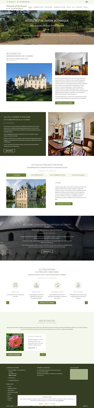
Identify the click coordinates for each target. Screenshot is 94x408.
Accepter (53, 404)
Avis (73, 7)
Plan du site (57, 406)
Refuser (41, 404)
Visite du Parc (48, 7)
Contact (85, 7)
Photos (69, 7)
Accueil (30, 7)
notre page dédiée (59, 400)
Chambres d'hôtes (38, 7)
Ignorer (47, 404)
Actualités (79, 7)
